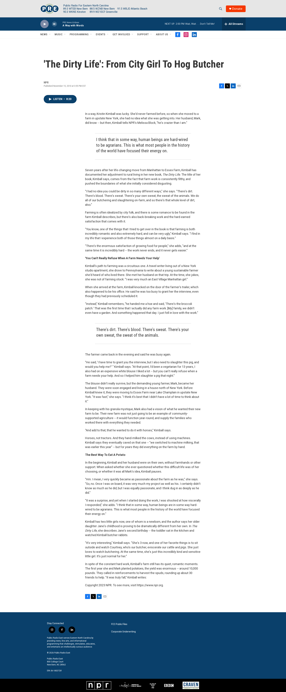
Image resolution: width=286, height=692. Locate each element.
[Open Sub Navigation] (50, 34)
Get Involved (121, 34)
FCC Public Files (119, 624)
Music (59, 34)
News (44, 34)
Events (100, 34)
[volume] (54, 24)
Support (143, 34)
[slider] (59, 24)
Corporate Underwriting (123, 631)
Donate (237, 8)
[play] (44, 24)
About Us (162, 34)
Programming (79, 34)
